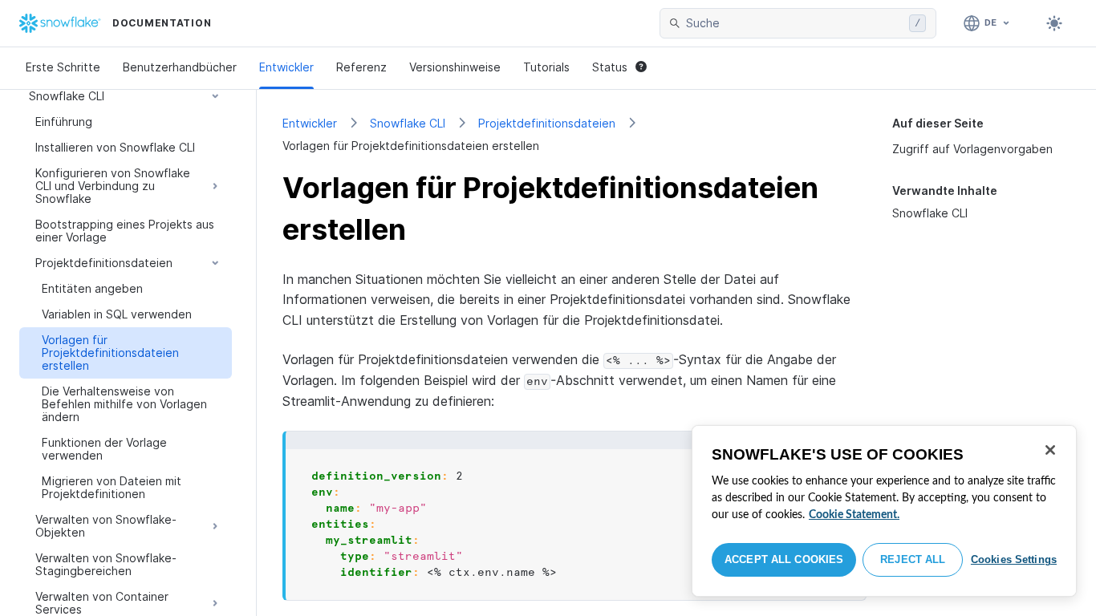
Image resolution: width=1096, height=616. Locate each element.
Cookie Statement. (854, 515)
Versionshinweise (455, 67)
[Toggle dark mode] (1054, 23)
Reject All (912, 559)
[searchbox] (794, 23)
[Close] (1050, 450)
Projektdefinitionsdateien (546, 123)
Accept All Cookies (784, 559)
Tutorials (546, 67)
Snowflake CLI (407, 123)
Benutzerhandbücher (180, 67)
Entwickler (286, 67)
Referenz (361, 67)
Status (609, 67)
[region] (884, 511)
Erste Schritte (63, 67)
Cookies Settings (1014, 559)
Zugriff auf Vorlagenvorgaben (972, 149)
